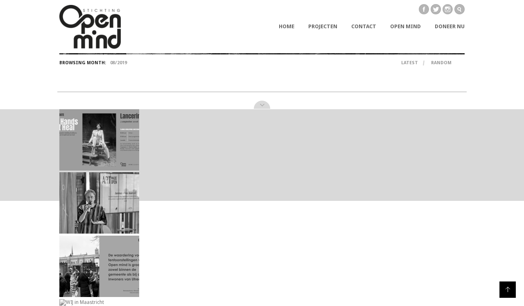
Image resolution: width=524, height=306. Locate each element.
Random (441, 62)
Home (286, 26)
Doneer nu (450, 26)
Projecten (322, 26)
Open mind (405, 26)
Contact (363, 26)
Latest (409, 62)
